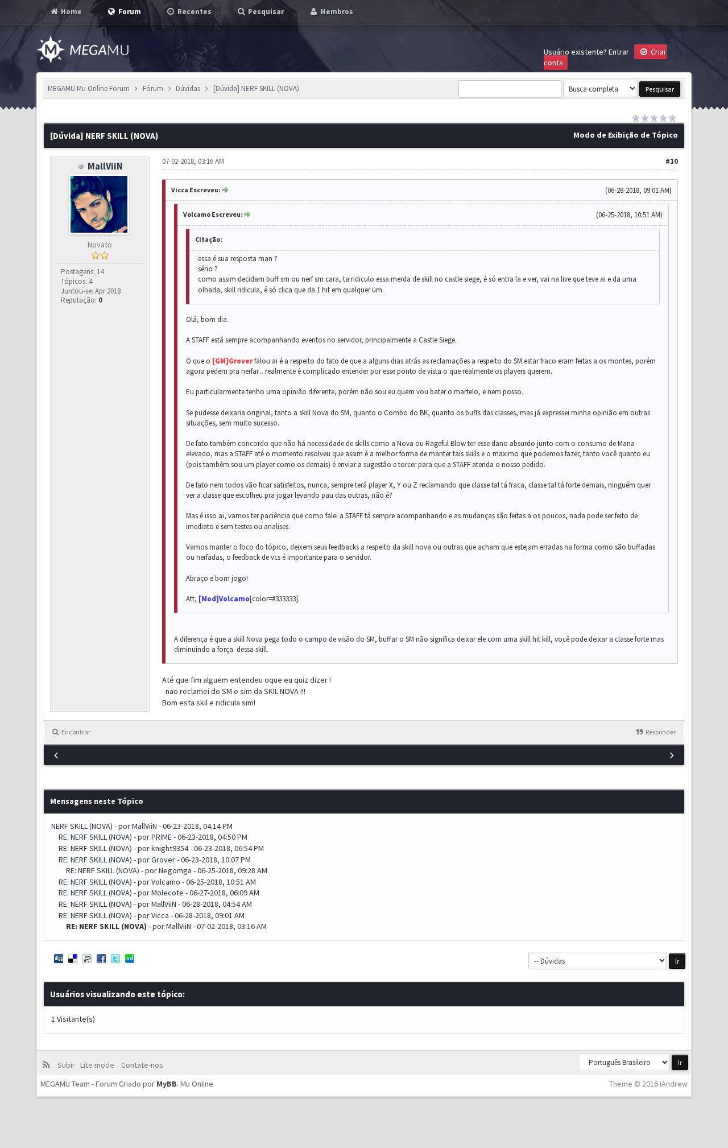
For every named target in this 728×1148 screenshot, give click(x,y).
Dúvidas (188, 88)
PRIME (161, 837)
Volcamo (165, 882)
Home (70, 11)
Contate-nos (141, 1065)
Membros (335, 11)
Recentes (194, 11)
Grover (163, 859)
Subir (67, 1065)
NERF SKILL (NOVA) (82, 826)
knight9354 (169, 848)
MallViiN (105, 166)
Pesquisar (265, 11)
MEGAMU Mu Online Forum (89, 88)
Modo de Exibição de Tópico (625, 135)
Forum (129, 11)
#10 (671, 161)
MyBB (166, 1084)
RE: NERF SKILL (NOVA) (95, 837)
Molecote (167, 892)
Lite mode (99, 1065)
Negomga (175, 870)
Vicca (160, 915)
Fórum (153, 88)
